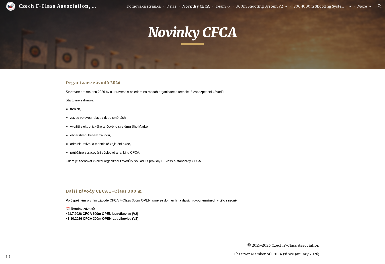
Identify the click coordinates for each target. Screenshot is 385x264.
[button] (379, 6)
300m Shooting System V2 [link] (259, 6)
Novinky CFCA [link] (196, 6)
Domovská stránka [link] (144, 6)
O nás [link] (171, 6)
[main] (192, 34)
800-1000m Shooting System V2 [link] (320, 6)
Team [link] (220, 6)
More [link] (362, 6)
